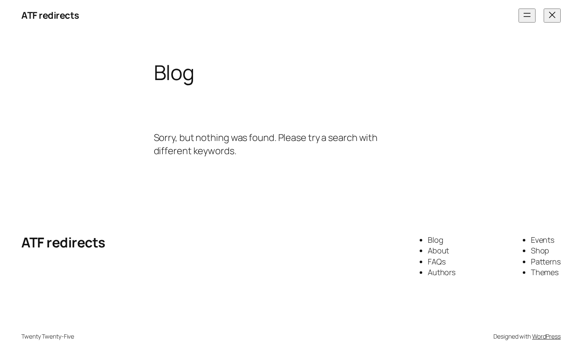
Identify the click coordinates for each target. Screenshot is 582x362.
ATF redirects (50, 15)
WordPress (546, 336)
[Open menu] (527, 16)
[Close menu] (552, 16)
